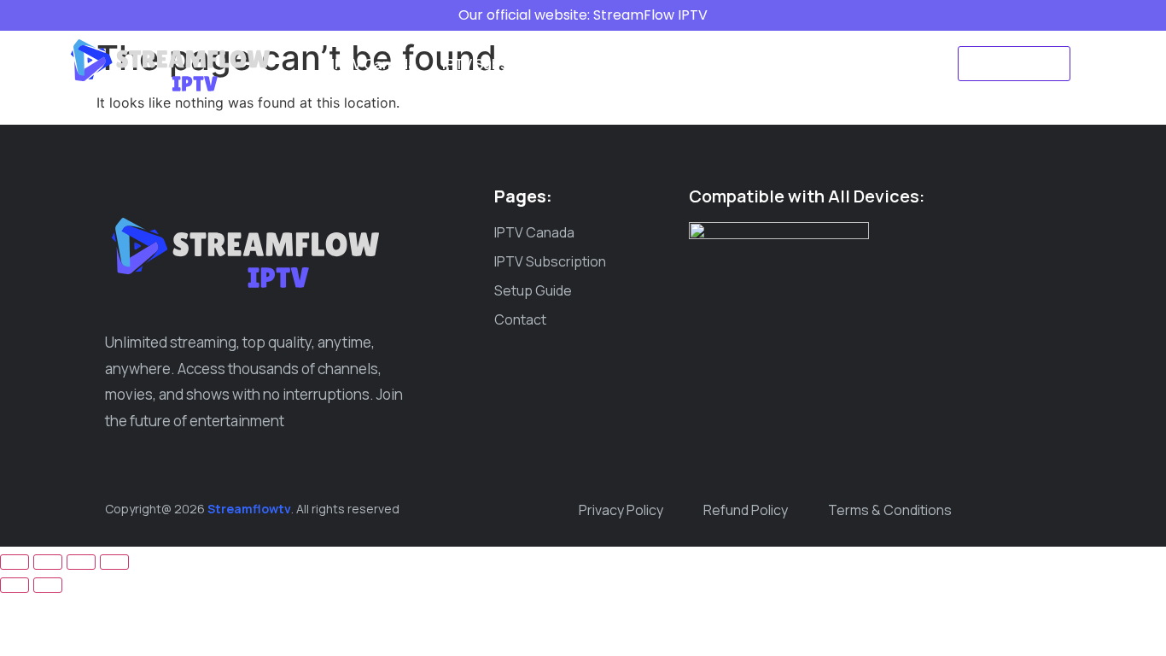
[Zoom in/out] (14, 562)
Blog (707, 64)
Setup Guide (626, 64)
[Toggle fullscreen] (47, 562)
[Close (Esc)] (114, 562)
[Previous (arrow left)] (14, 585)
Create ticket (792, 64)
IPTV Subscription (500, 64)
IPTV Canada (374, 64)
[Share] (81, 562)
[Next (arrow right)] (47, 585)
